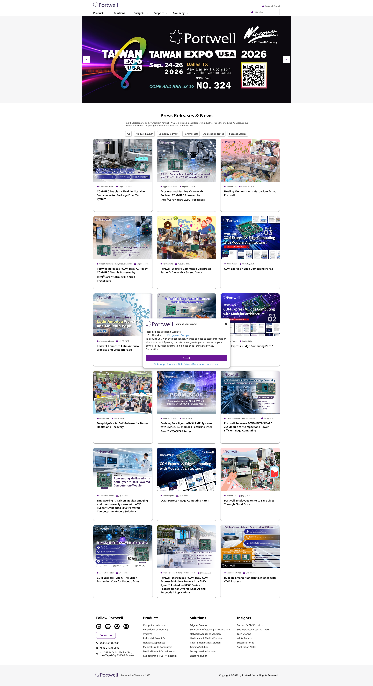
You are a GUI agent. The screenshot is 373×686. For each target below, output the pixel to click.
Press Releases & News (128, 133)
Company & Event (168, 133)
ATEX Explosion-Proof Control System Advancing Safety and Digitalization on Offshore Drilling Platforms (185, 618)
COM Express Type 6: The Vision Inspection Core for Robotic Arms (118, 579)
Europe (185, 335)
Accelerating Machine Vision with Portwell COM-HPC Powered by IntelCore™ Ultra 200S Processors (183, 195)
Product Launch (144, 133)
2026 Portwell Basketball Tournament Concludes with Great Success (121, 616)
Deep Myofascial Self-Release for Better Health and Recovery (122, 425)
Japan (176, 335)
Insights (139, 13)
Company (179, 13)
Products (98, 13)
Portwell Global (272, 6)
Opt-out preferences (165, 364)
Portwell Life (191, 133)
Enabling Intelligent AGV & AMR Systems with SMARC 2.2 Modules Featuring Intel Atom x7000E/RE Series (186, 427)
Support (159, 13)
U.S (168, 335)
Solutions (119, 13)
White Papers (232, 264)
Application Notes (213, 133)
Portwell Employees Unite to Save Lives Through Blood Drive (249, 502)
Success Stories (238, 133)
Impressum (213, 364)
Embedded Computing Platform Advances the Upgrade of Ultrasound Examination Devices (247, 618)
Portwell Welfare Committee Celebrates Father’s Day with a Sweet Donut (186, 270)
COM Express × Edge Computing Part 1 (185, 500)
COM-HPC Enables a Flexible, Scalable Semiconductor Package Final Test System (121, 195)
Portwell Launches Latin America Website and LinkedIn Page (118, 347)
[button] (225, 323)
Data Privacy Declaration (191, 364)
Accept (186, 357)
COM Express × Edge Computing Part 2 (248, 346)
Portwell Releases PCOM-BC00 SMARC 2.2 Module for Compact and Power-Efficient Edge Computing (248, 426)
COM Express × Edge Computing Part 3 (248, 268)
